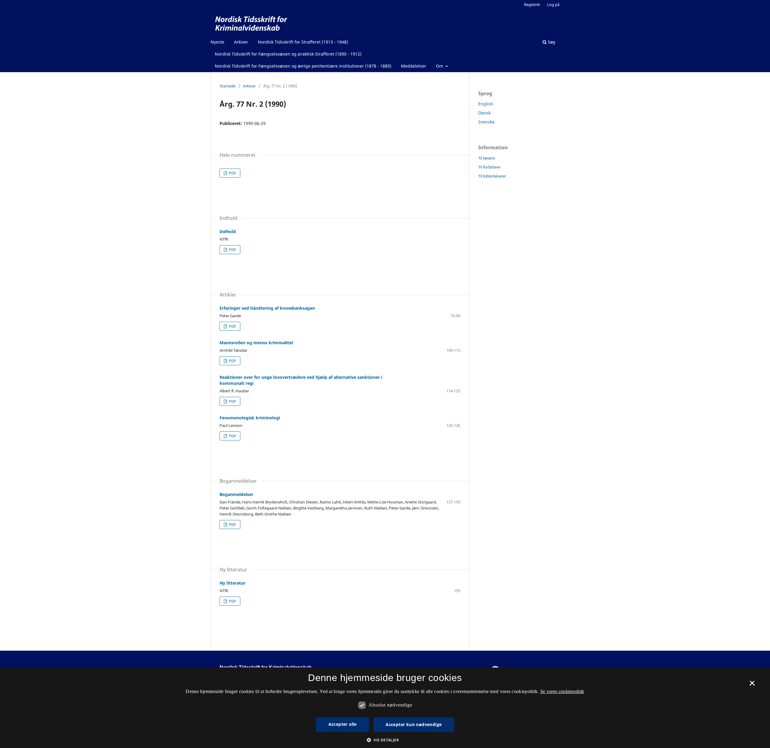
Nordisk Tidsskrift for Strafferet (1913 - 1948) (303, 42)
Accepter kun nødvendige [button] (414, 724)
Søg (551, 42)
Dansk (484, 113)
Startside (228, 86)
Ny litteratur (232, 583)
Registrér (532, 4)
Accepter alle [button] (342, 724)
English (485, 104)
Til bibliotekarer (492, 176)
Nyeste (217, 42)
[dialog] (385, 707)
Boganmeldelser (236, 494)
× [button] (752, 685)
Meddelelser (413, 66)
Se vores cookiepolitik (562, 691)
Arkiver (241, 42)
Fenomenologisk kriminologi (250, 418)
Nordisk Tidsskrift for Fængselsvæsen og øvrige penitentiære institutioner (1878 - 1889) (303, 66)
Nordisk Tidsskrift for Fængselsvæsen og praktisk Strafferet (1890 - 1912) (288, 54)
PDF (232, 173)
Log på (553, 4)
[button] (385, 740)
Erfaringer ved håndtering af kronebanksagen (267, 308)
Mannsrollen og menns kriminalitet (256, 342)
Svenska (486, 122)
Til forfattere (489, 167)
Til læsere (486, 158)
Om (440, 66)
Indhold (228, 231)
